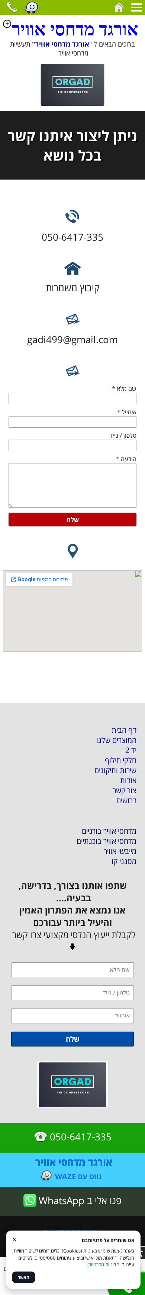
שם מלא (124, 388)
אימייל (126, 412)
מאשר (23, 1277)
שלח (73, 519)
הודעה (126, 459)
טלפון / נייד (123, 435)
